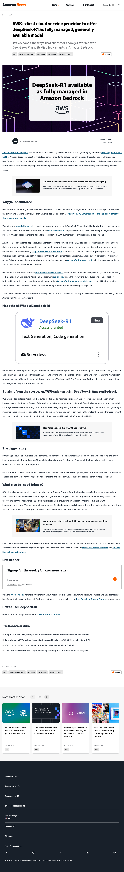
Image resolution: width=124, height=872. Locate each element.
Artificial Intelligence (27, 54)
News (54, 5)
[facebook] (8, 852)
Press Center (11, 786)
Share (107, 54)
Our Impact (88, 5)
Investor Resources (13, 806)
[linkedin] (89, 852)
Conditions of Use (20, 860)
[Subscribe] (115, 579)
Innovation (41, 54)
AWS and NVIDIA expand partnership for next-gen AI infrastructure (15, 730)
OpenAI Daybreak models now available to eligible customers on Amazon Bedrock (75, 732)
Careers (8, 826)
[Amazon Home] (14, 4)
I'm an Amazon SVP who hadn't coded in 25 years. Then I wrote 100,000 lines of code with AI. (47, 640)
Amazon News (11, 776)
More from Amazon (13, 846)
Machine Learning (65, 54)
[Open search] (119, 4)
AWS (10, 15)
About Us (70, 5)
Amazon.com (10, 796)
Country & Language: (12, 816)
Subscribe (107, 5)
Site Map (8, 836)
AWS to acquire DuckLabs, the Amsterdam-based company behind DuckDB (39, 645)
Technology (52, 54)
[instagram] (35, 852)
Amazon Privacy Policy (14, 585)
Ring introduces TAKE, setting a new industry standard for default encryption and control (47, 634)
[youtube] (116, 852)
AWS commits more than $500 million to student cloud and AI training (45, 730)
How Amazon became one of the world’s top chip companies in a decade (104, 732)
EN (9, 818)
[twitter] (62, 852)
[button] (58, 5)
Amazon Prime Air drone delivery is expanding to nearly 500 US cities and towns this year (46, 650)
